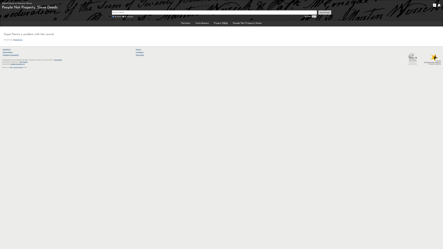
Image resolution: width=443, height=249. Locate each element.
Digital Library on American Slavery (17, 3)
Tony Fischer (24, 62)
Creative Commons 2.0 (17, 64)
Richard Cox (17, 40)
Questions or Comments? (11, 55)
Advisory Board (7, 52)
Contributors (202, 23)
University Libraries (18, 67)
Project (221, 23)
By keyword (129, 17)
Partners (185, 23)
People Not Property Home (247, 23)
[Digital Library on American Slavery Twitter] (435, 7)
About (6, 49)
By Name (118, 17)
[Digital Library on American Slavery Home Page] (439, 7)
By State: (308, 16)
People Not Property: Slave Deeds (30, 7)
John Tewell (58, 60)
